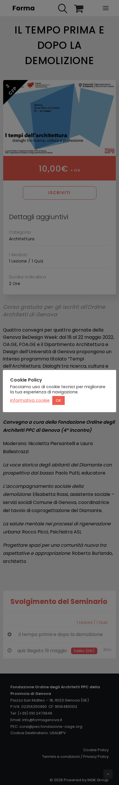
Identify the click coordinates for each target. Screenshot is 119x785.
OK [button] (58, 400)
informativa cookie (30, 400)
